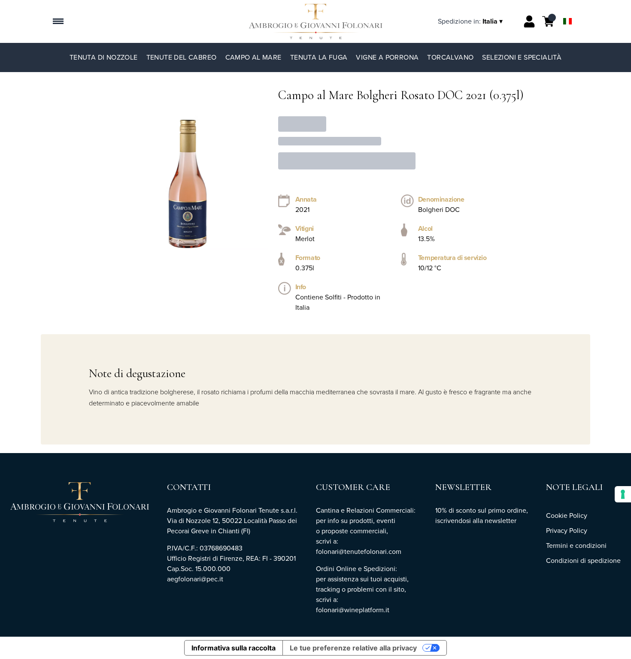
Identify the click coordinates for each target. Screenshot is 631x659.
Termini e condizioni (576, 545)
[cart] (548, 21)
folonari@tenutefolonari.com (358, 551)
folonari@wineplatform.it (353, 610)
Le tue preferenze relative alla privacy (353, 648)
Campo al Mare (253, 57)
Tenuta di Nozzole (104, 57)
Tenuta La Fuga (319, 57)
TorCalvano (450, 57)
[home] (315, 21)
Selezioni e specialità (521, 57)
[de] (567, 10)
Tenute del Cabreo (181, 57)
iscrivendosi (453, 521)
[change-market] (471, 21)
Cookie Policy (566, 515)
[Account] (529, 21)
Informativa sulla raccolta (233, 648)
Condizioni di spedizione (583, 560)
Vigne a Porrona (387, 57)
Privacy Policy (566, 530)
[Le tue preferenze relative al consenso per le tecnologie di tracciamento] (623, 494)
